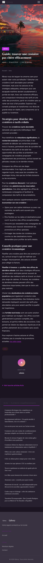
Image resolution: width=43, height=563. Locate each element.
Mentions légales (8, 546)
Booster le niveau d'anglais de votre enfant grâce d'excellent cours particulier (20, 439)
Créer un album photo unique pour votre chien (20, 459)
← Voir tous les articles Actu (13, 385)
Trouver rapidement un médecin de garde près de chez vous (21, 469)
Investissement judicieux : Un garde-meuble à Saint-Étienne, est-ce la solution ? (20, 420)
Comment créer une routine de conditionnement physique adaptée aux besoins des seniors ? (20, 432)
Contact (5, 550)
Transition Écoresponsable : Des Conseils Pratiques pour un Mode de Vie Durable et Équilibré (21, 499)
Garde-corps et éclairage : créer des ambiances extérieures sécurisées (20, 493)
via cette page (15, 341)
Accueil (4, 70)
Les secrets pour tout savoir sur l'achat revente (20, 426)
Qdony (7, 2)
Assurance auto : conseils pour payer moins (19, 480)
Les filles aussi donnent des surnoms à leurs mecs (21, 475)
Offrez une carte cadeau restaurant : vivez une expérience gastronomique (20, 453)
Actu (6, 49)
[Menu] (39, 2)
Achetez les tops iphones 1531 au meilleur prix (20, 463)
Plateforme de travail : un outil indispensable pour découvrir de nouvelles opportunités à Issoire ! (21, 486)
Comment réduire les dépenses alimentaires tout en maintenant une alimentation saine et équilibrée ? (21, 446)
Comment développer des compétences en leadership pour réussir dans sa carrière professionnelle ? (18, 412)
